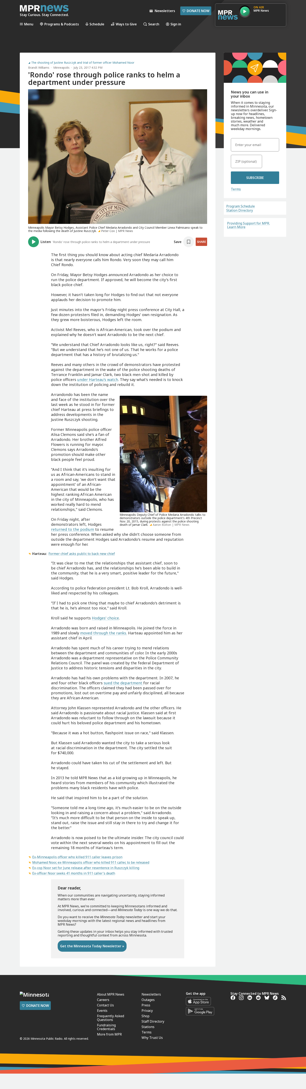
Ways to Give (126, 24)
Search (153, 24)
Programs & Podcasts (61, 24)
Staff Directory (153, 1021)
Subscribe (255, 177)
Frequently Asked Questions (110, 1018)
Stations (148, 1027)
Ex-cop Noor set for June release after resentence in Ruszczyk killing (85, 868)
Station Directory (239, 210)
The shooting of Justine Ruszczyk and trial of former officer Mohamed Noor (82, 62)
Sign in (175, 24)
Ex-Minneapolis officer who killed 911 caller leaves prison (77, 857)
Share (201, 242)
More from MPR (109, 1034)
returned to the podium (72, 529)
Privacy (147, 1010)
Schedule (97, 24)
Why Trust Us (152, 1037)
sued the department (123, 682)
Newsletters (151, 994)
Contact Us (105, 1005)
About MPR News (110, 994)
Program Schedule (240, 206)
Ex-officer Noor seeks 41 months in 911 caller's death (73, 873)
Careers (103, 999)
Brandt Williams (38, 67)
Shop (145, 1016)
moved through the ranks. (103, 632)
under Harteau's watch (97, 379)
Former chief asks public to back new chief (82, 553)
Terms (236, 189)
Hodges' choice (105, 617)
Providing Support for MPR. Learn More (248, 225)
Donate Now (195, 10)
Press (146, 1005)
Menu (28, 24)
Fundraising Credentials (106, 1027)
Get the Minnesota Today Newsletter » (92, 946)
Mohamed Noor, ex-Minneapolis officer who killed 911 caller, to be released (90, 862)
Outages (148, 999)
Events (102, 1010)
